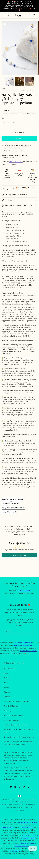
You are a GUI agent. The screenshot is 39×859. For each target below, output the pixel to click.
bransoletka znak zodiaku (23, 645)
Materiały (7, 678)
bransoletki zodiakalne (28, 651)
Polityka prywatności (31, 804)
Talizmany (7, 711)
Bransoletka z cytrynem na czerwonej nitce (19, 737)
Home (3, 88)
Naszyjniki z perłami (9, 512)
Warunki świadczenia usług (14, 807)
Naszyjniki (15, 503)
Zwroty (6, 687)
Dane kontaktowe (20, 810)
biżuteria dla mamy (26, 827)
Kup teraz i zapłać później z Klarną (16, 725)
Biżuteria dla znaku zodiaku (13, 715)
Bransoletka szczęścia (30, 835)
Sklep (6, 673)
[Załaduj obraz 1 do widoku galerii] (9, 81)
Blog (5, 682)
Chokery (21, 499)
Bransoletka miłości (22, 846)
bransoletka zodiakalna (23, 642)
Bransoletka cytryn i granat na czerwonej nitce (18, 731)
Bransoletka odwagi (28, 843)
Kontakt (7, 697)
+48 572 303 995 (16, 162)
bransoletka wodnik (7, 827)
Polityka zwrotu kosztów (16, 804)
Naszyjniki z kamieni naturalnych (13, 508)
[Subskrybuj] (32, 631)
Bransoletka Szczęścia (11, 720)
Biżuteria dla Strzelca (9, 499)
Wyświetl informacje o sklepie (14, 151)
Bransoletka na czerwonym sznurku (16, 701)
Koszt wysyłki (18, 113)
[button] (4, 15)
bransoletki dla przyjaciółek (27, 822)
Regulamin (7, 692)
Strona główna (9, 668)
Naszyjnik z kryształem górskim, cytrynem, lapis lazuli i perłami (18, 90)
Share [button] (6, 493)
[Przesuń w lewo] (2, 81)
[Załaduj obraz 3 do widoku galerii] (29, 81)
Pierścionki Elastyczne (11, 706)
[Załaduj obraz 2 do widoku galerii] (19, 81)
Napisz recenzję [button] (19, 555)
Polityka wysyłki (29, 807)
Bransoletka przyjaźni (28, 838)
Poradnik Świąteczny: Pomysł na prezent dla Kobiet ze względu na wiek (18, 743)
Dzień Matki (6, 503)
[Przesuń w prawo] (36, 81)
